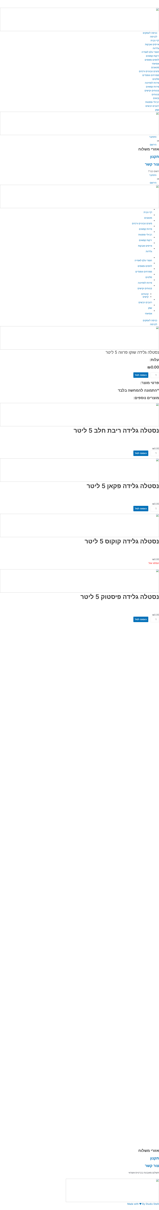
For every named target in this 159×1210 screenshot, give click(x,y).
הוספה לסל (141, 375)
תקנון (154, 156)
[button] (79, 2)
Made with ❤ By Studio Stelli (143, 1203)
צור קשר (152, 164)
